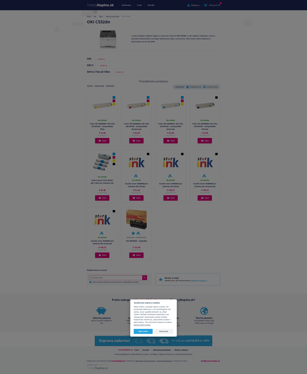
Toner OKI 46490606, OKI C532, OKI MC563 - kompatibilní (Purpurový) (136, 126)
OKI (95, 16)
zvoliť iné (101, 59)
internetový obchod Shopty (145, 361)
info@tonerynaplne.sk (210, 361)
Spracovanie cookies (142, 325)
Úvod (89, 16)
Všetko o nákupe (181, 350)
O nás (139, 5)
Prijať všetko (143, 331)
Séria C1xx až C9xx (112, 16)
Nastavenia (163, 331)
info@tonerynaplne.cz (198, 280)
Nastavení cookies (180, 361)
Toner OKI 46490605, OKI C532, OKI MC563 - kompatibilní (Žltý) (102, 126)
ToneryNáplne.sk (118, 361)
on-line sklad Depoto (164, 361)
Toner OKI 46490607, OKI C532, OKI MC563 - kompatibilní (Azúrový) (170, 126)
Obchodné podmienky (162, 350)
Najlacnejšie (99, 86)
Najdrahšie (110, 86)
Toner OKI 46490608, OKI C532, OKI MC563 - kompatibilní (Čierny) (205, 126)
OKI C (101, 16)
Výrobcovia (126, 5)
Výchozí (90, 86)
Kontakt (151, 5)
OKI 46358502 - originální (136, 241)
